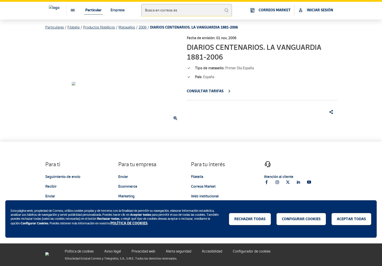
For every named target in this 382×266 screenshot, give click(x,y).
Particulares (54, 27)
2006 (143, 27)
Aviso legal (112, 251)
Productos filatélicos (99, 27)
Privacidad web (143, 251)
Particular (93, 10)
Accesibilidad (212, 251)
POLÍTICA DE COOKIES (128, 223)
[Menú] (69, 10)
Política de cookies (79, 251)
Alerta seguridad (178, 251)
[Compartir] (329, 112)
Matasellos (126, 27)
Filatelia (73, 27)
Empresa (117, 10)
